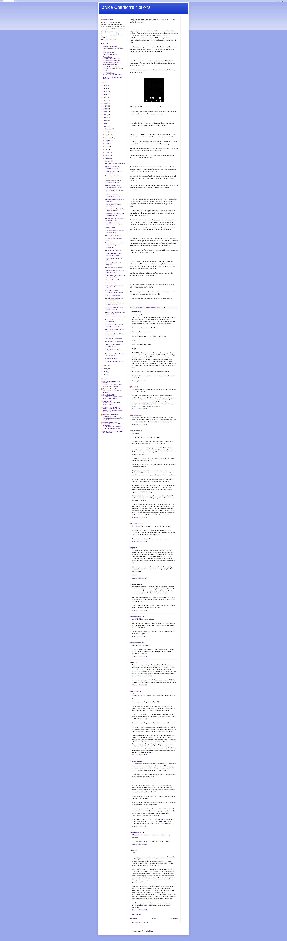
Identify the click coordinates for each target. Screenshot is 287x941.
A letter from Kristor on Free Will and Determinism (114, 325)
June (107, 146)
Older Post (174, 919)
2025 (105, 88)
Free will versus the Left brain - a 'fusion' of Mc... (114, 345)
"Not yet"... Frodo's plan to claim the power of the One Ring (112, 385)
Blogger (151, 931)
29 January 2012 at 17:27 (139, 578)
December (108, 129)
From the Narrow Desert (111, 67)
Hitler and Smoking (111, 358)
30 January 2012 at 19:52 (139, 910)
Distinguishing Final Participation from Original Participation (112, 397)
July (106, 143)
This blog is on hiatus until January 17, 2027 (113, 69)
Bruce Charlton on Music (111, 389)
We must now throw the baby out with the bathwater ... (115, 313)
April (107, 152)
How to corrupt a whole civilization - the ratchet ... (113, 350)
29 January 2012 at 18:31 (139, 636)
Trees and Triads (108, 53)
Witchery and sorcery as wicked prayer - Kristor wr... (114, 214)
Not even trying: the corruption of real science (113, 431)
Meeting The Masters (110, 46)
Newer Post (133, 919)
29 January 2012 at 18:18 (139, 610)
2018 (105, 109)
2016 (105, 115)
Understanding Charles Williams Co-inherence (115, 335)
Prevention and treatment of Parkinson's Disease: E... (113, 167)
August (107, 141)
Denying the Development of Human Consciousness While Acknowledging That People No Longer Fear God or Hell (112, 61)
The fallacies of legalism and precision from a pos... (114, 299)
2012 (105, 126)
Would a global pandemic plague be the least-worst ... (115, 219)
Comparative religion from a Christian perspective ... (113, 181)
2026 (105, 86)
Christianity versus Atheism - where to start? (114, 172)
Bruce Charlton (136, 524)
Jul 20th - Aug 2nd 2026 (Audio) (112, 74)
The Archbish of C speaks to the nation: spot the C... (114, 355)
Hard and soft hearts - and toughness (113, 264)
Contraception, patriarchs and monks (114, 286)
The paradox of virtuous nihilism (115, 163)
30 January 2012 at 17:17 (139, 755)
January (108, 161)
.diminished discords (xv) (110, 54)
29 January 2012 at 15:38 (139, 381)
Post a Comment (137, 914)
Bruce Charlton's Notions (125, 7)
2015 (105, 118)
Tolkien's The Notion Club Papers (111, 382)
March (107, 155)
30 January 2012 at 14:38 (139, 685)
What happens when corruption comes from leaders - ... (114, 303)
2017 (105, 112)
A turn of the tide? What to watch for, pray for (113, 205)
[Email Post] (164, 307)
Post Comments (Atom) (145, 922)
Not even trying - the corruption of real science (114, 191)
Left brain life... (110, 248)
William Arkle (107, 401)
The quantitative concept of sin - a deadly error (115, 330)
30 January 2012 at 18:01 (139, 826)
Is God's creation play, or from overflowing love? (111, 403)
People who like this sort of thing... (113, 259)
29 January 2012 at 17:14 (139, 541)
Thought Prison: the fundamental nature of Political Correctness (112, 427)
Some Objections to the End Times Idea (113, 49)
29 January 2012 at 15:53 (139, 409)
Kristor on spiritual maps (112, 295)
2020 (105, 103)
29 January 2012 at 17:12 (139, 517)
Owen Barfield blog (109, 395)
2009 (105, 372)
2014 (105, 121)
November (108, 132)
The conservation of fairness (113, 267)
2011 (105, 366)
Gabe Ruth (134, 387)
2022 (105, 97)
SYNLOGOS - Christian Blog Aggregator (112, 78)
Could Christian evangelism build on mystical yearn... (113, 254)
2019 (105, 106)
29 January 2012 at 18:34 (139, 656)
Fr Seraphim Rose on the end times (113, 239)
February (108, 158)
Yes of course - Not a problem (114, 341)
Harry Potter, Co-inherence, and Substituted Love (114, 271)
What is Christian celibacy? (113, 280)
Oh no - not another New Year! (114, 361)
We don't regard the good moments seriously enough (113, 186)
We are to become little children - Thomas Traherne (115, 210)
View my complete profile (109, 40)
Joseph (163, 819)
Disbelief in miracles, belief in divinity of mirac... (114, 231)
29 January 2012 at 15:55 (139, 424)
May (107, 149)
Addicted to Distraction (110, 415)
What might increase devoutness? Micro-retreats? (114, 291)
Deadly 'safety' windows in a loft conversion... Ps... (115, 276)
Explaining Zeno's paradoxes (113, 339)
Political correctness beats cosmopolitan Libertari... (113, 195)
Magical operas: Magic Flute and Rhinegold (112, 391)
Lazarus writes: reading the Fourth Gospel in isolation (112, 408)
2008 (105, 375)
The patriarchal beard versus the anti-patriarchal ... (114, 321)
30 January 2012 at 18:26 (139, 844)
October (108, 135)
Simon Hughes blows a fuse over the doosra (115, 200)
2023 (105, 94)
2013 (105, 123)
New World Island (108, 73)
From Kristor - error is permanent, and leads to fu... (114, 224)
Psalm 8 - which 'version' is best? (115, 317)
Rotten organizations (111, 283)
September (108, 138)
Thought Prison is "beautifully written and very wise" (114, 244)
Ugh (132, 548)
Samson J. (134, 761)
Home (154, 919)
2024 (105, 91)
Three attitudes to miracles (113, 235)
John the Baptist (110, 228)
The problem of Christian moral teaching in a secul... (114, 177)
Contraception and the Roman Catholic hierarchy (114, 308)
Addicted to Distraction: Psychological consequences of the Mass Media (113, 418)
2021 (105, 100)
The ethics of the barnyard (113, 250)
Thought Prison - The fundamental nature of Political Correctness (113, 424)
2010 (105, 369)
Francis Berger (107, 57)
